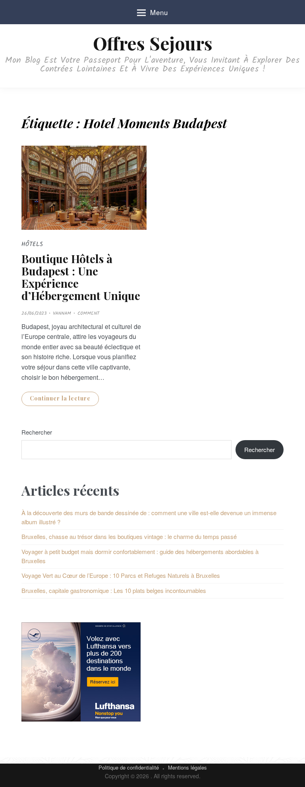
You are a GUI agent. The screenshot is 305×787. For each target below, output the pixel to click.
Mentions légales (187, 767)
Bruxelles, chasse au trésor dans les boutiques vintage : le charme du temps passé (129, 536)
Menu (159, 12)
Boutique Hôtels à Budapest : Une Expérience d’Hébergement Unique (80, 276)
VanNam (62, 313)
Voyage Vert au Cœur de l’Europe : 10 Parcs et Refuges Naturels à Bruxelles (120, 575)
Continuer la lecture (60, 398)
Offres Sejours (152, 43)
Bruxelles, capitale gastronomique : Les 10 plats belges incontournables (113, 590)
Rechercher (36, 432)
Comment (88, 313)
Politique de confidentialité (128, 767)
